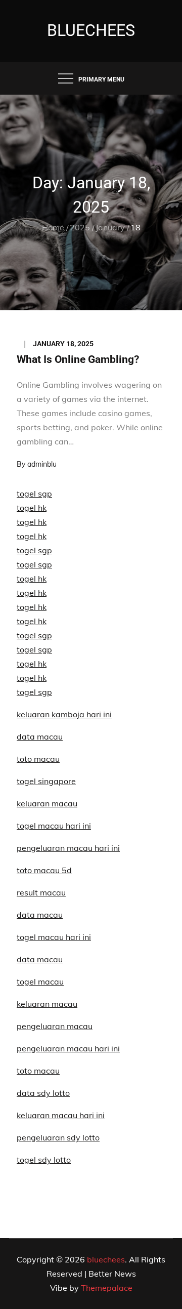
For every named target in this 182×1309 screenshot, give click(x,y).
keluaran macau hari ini (61, 1115)
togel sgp (34, 493)
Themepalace (106, 1288)
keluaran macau (47, 1004)
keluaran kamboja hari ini (64, 714)
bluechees (91, 30)
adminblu (42, 464)
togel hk (32, 508)
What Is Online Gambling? (78, 359)
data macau (40, 736)
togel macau (40, 981)
